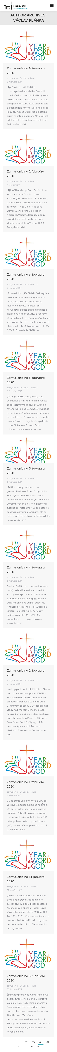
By (28, 78)
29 (33, 1042)
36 (31, 1046)
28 (26, 1042)
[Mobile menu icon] (52, 5)
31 (48, 1042)
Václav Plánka (28, 20)
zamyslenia (12, 78)
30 (40, 1042)
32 (19, 1046)
